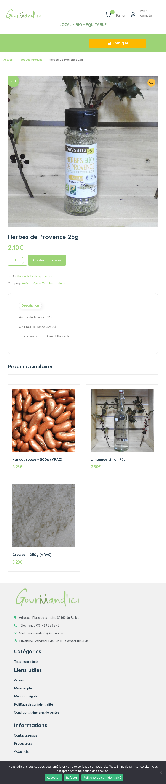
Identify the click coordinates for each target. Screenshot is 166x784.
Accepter (53, 777)
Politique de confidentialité (33, 704)
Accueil (8, 59)
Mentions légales (26, 696)
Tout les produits (31, 59)
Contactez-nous (25, 735)
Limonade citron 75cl (108, 459)
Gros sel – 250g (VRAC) (31, 554)
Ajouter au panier (47, 260)
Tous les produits (26, 661)
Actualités (21, 751)
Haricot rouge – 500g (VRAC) (37, 459)
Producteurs (23, 743)
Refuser (71, 777)
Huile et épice (31, 283)
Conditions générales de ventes (36, 712)
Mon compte (23, 688)
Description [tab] (30, 305)
